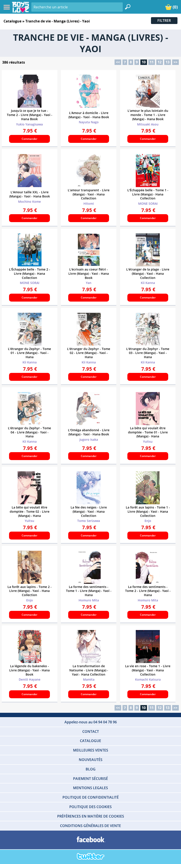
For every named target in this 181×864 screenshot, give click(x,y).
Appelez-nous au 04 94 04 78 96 (90, 722)
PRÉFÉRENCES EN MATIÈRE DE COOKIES (90, 816)
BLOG (91, 769)
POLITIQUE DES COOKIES (90, 806)
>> (175, 62)
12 (160, 62)
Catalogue (12, 21)
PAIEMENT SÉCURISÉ (90, 778)
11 (152, 62)
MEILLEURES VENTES (90, 750)
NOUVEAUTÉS (90, 759)
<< (118, 62)
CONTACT (90, 731)
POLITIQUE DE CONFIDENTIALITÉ (90, 797)
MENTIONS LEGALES (90, 787)
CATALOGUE (90, 740)
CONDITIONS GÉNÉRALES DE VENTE (90, 825)
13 (168, 62)
